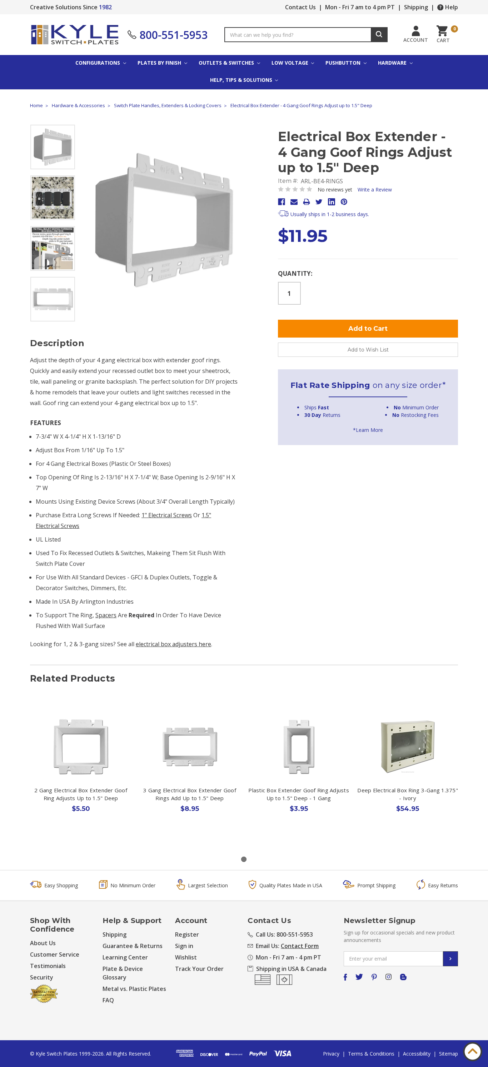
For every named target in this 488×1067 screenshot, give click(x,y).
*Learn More (368, 430)
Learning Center (125, 957)
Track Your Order (199, 969)
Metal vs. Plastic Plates (134, 989)
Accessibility (416, 1053)
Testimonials (48, 966)
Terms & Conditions (371, 1053)
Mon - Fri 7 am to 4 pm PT (360, 7)
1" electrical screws (166, 515)
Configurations (98, 62)
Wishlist (186, 957)
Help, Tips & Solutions (242, 79)
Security (41, 977)
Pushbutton (343, 62)
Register (187, 934)
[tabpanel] (80, 775)
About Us (43, 943)
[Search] (379, 34)
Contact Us (300, 7)
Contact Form (300, 946)
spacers (105, 615)
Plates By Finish (160, 62)
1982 (105, 7)
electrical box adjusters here (173, 644)
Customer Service (54, 954)
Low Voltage (291, 62)
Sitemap (448, 1053)
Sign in (184, 946)
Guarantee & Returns (133, 946)
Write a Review (375, 189)
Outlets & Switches (227, 62)
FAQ (108, 1000)
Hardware (393, 62)
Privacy (331, 1053)
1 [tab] (244, 859)
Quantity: (295, 273)
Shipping (416, 7)
